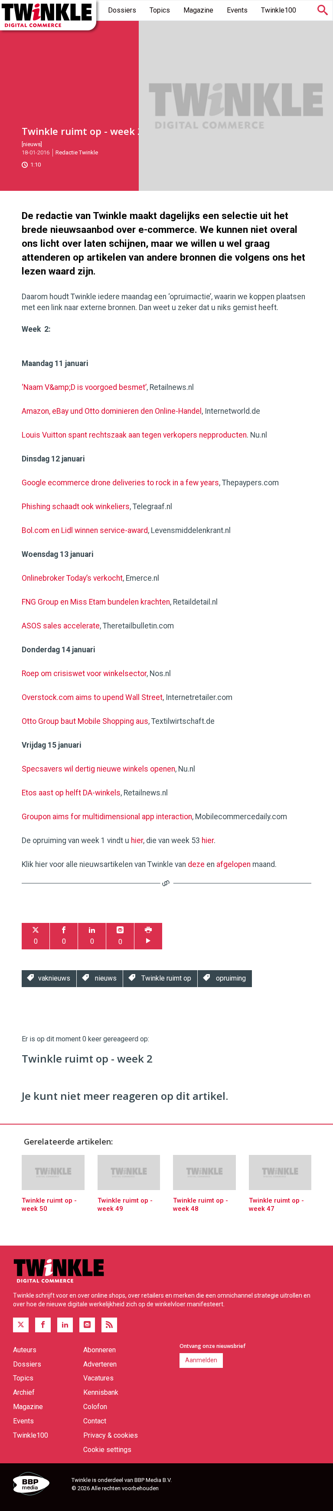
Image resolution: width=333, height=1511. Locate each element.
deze (196, 864)
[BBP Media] (39, 1485)
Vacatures (98, 1378)
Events (237, 10)
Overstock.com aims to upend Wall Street (92, 697)
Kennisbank (100, 1392)
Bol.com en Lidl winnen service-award (85, 530)
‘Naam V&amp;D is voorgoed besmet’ (84, 387)
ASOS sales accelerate (61, 625)
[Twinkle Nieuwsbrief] (87, 1325)
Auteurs (24, 1350)
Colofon (95, 1407)
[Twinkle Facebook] (43, 1325)
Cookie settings (107, 1450)
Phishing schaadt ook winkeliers (76, 506)
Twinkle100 (278, 10)
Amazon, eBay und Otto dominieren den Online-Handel (112, 411)
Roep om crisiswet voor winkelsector (84, 673)
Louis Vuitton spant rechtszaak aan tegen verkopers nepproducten (134, 435)
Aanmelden (201, 1360)
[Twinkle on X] (21, 1325)
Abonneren (99, 1350)
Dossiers (122, 10)
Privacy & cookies (110, 1435)
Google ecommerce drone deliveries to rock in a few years (120, 482)
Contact (94, 1421)
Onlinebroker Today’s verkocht (72, 578)
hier (137, 840)
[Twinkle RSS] (109, 1325)
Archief (24, 1392)
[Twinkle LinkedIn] (65, 1325)
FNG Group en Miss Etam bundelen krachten (96, 602)
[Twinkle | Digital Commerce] (48, 15)
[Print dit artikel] (148, 936)
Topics (160, 10)
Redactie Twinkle (77, 152)
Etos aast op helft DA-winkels (71, 792)
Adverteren (100, 1364)
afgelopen (233, 864)
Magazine (198, 10)
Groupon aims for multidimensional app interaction (107, 816)
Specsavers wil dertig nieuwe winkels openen (98, 769)
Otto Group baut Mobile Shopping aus (85, 721)
